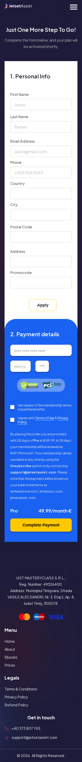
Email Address (22, 141)
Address (17, 251)
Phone (15, 162)
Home (10, 641)
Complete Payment (41, 525)
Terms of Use (44, 418)
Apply (43, 305)
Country (17, 183)
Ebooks (11, 657)
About (10, 649)
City (14, 204)
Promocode (21, 272)
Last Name (19, 116)
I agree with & (43, 420)
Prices (10, 665)
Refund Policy (16, 704)
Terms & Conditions (21, 689)
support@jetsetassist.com (34, 737)
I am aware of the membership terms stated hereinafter (45, 407)
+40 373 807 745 (25, 728)
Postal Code (21, 226)
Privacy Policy (16, 697)
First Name (19, 94)
